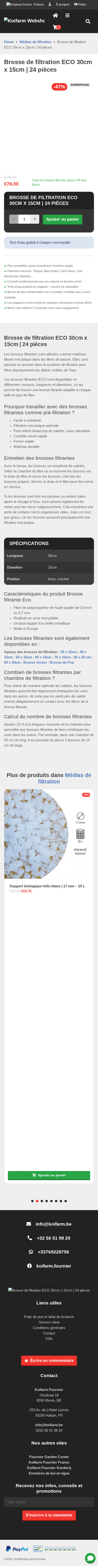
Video (82, 4)
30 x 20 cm (82, 657)
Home (9, 42)
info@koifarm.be (54, 1224)
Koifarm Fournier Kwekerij (49, 1468)
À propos (62, 4)
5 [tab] (51, 1201)
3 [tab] (41, 1201)
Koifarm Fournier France (49, 1462)
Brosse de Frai (62, 662)
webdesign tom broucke (30, 1559)
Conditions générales (49, 1328)
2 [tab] (37, 1201)
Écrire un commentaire (52, 1360)
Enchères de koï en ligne (49, 1473)
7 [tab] (61, 1201)
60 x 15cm (43, 657)
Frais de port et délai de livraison (49, 1317)
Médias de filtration (35, 42)
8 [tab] (65, 1201)
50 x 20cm (12, 662)
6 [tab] (56, 1201)
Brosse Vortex (35, 662)
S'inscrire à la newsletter (49, 1515)
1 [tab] (32, 1201)
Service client (49, 1322)
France (39, 4)
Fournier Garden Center (49, 1457)
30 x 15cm (68, 652)
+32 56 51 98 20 (53, 1238)
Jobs (49, 1338)
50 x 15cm (24, 657)
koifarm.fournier (53, 1265)
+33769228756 (53, 1251)
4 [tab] (46, 1201)
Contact (49, 1333)
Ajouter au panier (62, 219)
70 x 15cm (62, 657)
